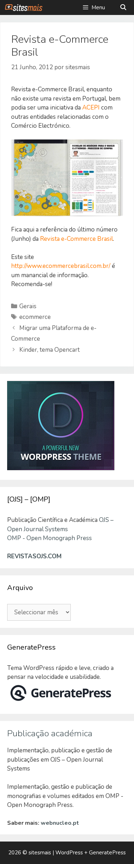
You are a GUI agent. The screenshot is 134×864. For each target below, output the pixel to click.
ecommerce (35, 317)
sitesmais (40, 852)
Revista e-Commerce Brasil (76, 239)
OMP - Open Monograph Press (49, 538)
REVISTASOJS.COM (34, 556)
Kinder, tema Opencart (49, 350)
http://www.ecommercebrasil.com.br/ (60, 266)
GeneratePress (107, 852)
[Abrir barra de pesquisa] (123, 7)
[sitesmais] (23, 7)
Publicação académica (50, 733)
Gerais (27, 306)
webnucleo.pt (60, 823)
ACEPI (91, 107)
